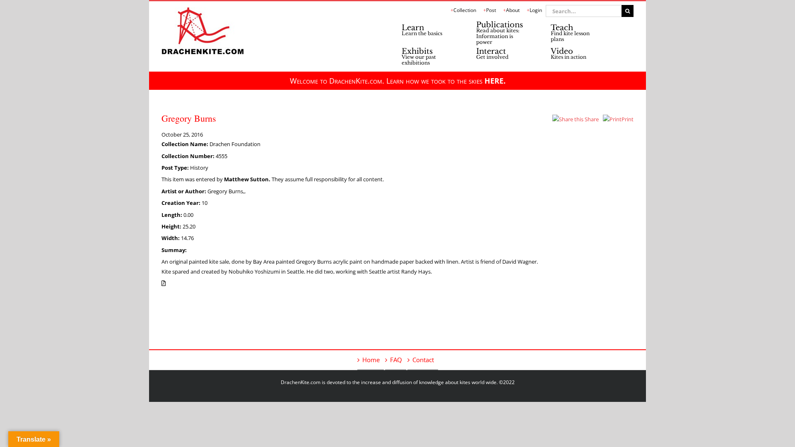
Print (628, 119)
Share (591, 119)
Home (371, 360)
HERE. (495, 81)
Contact (423, 360)
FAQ (396, 360)
